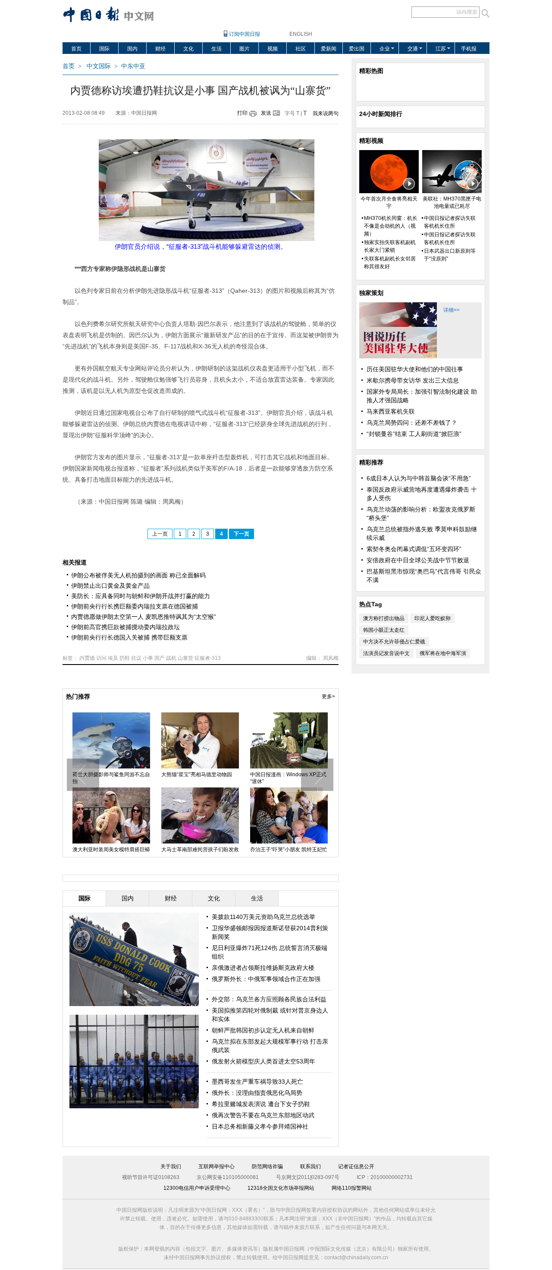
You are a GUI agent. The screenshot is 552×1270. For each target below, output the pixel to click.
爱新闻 (328, 49)
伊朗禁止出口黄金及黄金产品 (110, 585)
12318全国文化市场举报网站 (281, 1188)
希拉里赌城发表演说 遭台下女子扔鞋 (261, 1104)
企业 (385, 49)
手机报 (469, 49)
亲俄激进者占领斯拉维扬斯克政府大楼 (263, 967)
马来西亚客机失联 (391, 411)
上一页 (160, 534)
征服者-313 (207, 658)
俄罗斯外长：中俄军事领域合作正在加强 (266, 978)
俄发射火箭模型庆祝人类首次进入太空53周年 (200, 777)
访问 (101, 658)
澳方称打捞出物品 (384, 618)
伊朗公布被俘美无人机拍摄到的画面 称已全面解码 (138, 575)
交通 (413, 49)
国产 (159, 658)
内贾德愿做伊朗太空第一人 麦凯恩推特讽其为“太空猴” (143, 616)
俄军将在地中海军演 (443, 653)
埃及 (113, 658)
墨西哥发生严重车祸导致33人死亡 (257, 1081)
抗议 (136, 658)
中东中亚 (133, 66)
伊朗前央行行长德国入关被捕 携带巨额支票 (129, 637)
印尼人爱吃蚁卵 (432, 618)
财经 (160, 49)
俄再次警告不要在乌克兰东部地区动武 (263, 1115)
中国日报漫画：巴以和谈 (278, 774)
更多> (328, 696)
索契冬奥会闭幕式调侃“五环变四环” (414, 549)
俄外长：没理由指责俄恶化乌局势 (257, 1092)
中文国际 (99, 66)
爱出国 (356, 49)
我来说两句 (326, 113)
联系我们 (310, 1166)
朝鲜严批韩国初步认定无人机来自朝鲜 (263, 1030)
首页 (76, 49)
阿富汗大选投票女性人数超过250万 (110, 777)
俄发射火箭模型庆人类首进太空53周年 (263, 1061)
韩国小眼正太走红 (384, 630)
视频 (272, 49)
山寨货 (185, 658)
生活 (216, 49)
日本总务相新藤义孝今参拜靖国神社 (260, 1126)
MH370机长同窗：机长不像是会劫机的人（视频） (390, 226)
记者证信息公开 (356, 1166)
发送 (266, 113)
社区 (300, 49)
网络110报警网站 (352, 1188)
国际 (104, 49)
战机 (171, 658)
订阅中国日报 (244, 34)
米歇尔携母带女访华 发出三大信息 (413, 380)
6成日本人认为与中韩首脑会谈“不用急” (419, 478)
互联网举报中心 (216, 1166)
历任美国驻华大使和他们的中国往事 (415, 369)
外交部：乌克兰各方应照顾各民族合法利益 (269, 999)
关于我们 (170, 1166)
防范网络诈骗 (267, 1166)
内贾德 (87, 658)
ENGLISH (300, 34)
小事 (148, 658)
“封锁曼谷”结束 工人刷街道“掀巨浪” (414, 433)
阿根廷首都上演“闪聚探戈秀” (194, 850)
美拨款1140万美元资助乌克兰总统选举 (263, 916)
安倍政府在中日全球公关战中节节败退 (418, 560)
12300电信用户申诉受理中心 (196, 1188)
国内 (132, 49)
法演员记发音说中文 (386, 653)
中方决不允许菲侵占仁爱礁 (394, 642)
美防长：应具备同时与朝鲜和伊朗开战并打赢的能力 (140, 596)
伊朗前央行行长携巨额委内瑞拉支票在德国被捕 (134, 606)
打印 (242, 113)
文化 (188, 49)
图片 (244, 49)
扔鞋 (124, 658)
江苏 (441, 49)
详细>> (451, 310)
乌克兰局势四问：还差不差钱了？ (412, 422)
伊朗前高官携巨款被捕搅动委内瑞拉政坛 (125, 627)
